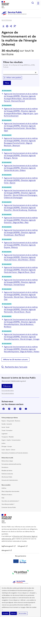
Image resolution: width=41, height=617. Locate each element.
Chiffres (4, 488)
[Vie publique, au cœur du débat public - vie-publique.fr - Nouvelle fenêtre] (20, 572)
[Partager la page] (11, 26)
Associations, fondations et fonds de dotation (15, 453)
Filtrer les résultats (19, 64)
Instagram (20, 409)
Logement (4, 434)
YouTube (26, 409)
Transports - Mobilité (8, 437)
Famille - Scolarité (7, 424)
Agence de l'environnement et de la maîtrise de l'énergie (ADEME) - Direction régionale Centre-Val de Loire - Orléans (21, 167)
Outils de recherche (7, 474)
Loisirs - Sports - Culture (8, 450)
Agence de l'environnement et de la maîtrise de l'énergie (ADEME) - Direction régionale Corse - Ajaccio (21, 180)
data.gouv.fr (6, 550)
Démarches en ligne (7, 461)
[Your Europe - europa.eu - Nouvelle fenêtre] (20, 561)
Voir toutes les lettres (8, 393)
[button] (15, 26)
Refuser (13, 613)
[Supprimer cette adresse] (35, 72)
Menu (38, 4)
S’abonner (7, 386)
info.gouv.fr (22, 546)
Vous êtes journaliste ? (8, 504)
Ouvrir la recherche (33, 3)
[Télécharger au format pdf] (3, 26)
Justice (3, 443)
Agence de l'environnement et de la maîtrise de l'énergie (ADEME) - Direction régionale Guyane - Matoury (21, 244)
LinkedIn (15, 409)
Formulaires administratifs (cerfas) (11, 464)
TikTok (9, 409)
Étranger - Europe (7, 446)
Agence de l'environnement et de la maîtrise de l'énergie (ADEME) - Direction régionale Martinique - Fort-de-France (21, 282)
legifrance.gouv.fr (8, 546)
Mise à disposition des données (10, 491)
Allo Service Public (7, 477)
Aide (3, 498)
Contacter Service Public (9, 507)
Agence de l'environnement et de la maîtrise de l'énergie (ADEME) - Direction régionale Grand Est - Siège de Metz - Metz (21, 220)
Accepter (5, 613)
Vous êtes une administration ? (10, 501)
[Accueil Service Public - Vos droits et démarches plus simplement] (14, 15)
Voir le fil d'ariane (7, 20)
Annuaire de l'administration (10, 480)
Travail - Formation (7, 430)
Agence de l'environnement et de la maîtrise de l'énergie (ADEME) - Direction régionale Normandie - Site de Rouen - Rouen (21, 309)
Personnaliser (23, 613)
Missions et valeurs (7, 495)
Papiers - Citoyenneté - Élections (11, 421)
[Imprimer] (7, 26)
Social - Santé (5, 427)
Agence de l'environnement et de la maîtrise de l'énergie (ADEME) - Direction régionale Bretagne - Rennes (21, 155)
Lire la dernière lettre (8, 390)
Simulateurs (5, 467)
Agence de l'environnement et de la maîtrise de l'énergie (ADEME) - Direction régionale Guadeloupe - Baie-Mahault (21, 232)
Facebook (4, 409)
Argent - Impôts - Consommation (11, 440)
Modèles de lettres (7, 470)
